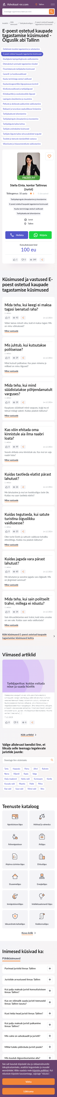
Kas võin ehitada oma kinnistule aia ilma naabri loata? (24, 433)
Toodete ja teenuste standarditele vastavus (20, 139)
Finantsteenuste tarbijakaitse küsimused (19, 69)
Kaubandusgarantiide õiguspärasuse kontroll (20, 84)
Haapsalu (16, 769)
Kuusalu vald (9, 784)
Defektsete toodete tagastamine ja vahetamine (21, 49)
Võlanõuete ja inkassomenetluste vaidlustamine (22, 144)
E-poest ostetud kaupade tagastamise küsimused (22, 54)
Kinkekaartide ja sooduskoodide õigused (19, 94)
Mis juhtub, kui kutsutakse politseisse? (25, 347)
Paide (31, 784)
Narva (6, 774)
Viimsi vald (32, 789)
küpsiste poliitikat (40, 1070)
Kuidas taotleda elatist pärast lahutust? (28, 476)
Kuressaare (38, 779)
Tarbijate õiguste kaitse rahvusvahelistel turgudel (22, 134)
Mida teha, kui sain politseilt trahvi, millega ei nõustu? (27, 601)
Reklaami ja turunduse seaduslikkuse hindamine (22, 109)
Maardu (22, 784)
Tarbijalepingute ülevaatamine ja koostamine (20, 119)
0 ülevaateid (43, 193)
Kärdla (49, 779)
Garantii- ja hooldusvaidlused (14, 74)
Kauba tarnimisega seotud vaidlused (17, 79)
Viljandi (16, 774)
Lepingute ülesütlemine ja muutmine (17, 99)
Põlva (40, 784)
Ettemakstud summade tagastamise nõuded (20, 64)
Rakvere (45, 769)
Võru (42, 789)
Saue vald (19, 789)
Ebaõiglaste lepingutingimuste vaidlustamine (20, 59)
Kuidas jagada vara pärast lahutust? (25, 561)
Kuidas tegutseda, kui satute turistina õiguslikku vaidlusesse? (27, 518)
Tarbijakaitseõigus (26, 23)
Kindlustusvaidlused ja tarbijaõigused (18, 89)
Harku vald (25, 779)
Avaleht (5, 23)
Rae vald (7, 789)
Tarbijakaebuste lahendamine (14, 114)
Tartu (6, 769)
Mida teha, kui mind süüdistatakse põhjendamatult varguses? (28, 389)
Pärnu (26, 769)
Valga (35, 774)
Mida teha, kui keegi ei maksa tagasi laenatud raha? (28, 307)
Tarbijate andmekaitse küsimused (16, 129)
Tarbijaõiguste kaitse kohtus (14, 124)
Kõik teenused (13, 23)
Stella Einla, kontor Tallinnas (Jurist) (28, 187)
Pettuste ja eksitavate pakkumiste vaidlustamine (22, 104)
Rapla (26, 774)
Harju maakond (10, 779)
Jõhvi (35, 769)
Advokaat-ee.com (17, 4)
